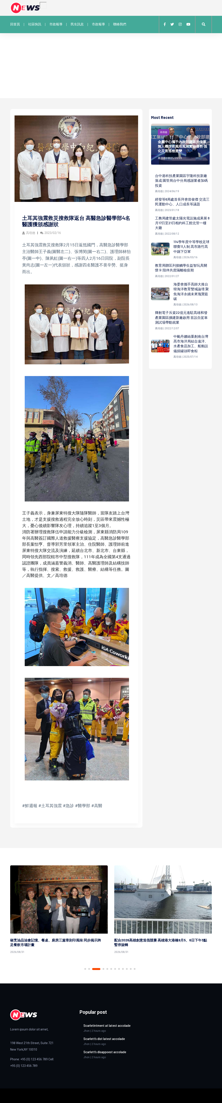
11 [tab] (131, 969)
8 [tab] (119, 969)
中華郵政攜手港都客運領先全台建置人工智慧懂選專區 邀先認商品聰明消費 (159, 942)
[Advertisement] (111, 65)
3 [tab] (93, 969)
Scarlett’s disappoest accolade (104, 1052)
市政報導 (55, 24)
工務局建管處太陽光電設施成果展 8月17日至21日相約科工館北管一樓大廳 (182, 223)
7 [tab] (115, 969)
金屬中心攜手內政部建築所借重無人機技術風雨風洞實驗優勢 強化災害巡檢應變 (182, 146)
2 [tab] (89, 969)
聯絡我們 (119, 24)
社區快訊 (34, 24)
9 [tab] (123, 969)
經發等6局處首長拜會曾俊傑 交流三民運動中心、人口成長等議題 (182, 201)
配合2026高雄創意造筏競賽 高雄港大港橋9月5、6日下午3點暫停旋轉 (56, 942)
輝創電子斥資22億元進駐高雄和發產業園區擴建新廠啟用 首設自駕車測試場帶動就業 (181, 317)
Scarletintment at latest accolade (107, 1025)
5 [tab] (107, 969)
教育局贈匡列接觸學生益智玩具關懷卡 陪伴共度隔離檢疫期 (181, 267)
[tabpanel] (59, 910)
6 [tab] (111, 969)
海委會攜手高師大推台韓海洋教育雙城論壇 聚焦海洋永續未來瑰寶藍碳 (191, 291)
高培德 (30, 233)
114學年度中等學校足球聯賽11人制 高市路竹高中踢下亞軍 (191, 246)
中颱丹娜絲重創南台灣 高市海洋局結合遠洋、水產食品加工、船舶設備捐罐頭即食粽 (190, 343)
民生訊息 (77, 24)
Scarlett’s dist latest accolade (104, 1039)
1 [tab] (85, 969)
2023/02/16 (52, 233)
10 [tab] (127, 969)
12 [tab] (134, 969)
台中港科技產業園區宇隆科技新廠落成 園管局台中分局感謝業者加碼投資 (181, 180)
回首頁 (15, 24)
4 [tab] (100, 969)
